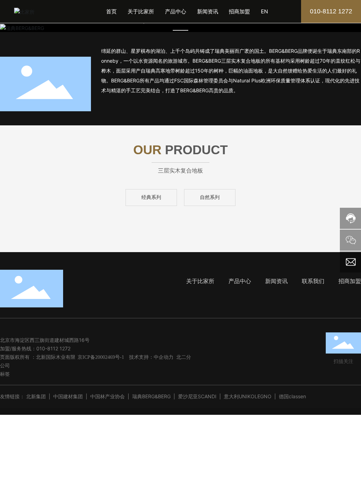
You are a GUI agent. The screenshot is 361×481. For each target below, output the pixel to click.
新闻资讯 (277, 281)
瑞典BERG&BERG (151, 396)
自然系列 (210, 197)
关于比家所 (200, 281)
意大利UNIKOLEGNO (247, 396)
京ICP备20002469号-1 (101, 357)
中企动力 (163, 357)
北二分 (183, 357)
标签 (5, 374)
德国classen (292, 396)
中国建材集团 (68, 396)
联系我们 (313, 281)
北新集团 (36, 396)
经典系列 (151, 197)
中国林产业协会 (107, 396)
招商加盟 (349, 281)
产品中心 (239, 281)
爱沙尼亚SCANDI (197, 396)
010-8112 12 (50, 348)
